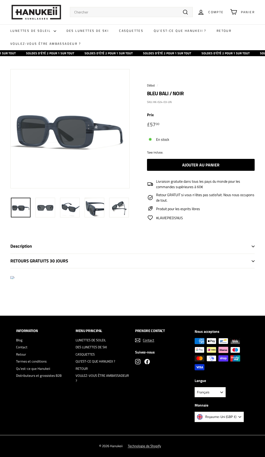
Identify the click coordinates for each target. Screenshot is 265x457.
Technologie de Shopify (144, 445)
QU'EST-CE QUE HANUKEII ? (180, 30)
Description (21, 246)
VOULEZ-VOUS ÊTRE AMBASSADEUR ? (45, 43)
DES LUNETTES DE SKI (88, 30)
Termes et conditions (31, 361)
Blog (19, 340)
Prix (150, 115)
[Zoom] (70, 128)
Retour (21, 354)
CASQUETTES (131, 30)
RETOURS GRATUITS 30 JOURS (39, 260)
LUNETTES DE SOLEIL (31, 30)
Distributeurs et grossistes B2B (39, 375)
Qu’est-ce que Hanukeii (33, 368)
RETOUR (224, 30)
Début (151, 85)
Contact (21, 347)
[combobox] (131, 12)
